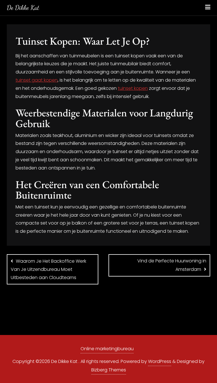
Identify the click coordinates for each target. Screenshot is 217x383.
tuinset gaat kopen (37, 80)
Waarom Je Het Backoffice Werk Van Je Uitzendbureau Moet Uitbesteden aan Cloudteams (48, 269)
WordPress (159, 361)
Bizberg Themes (108, 370)
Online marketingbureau (107, 348)
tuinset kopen (133, 88)
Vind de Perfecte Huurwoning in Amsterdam (171, 265)
